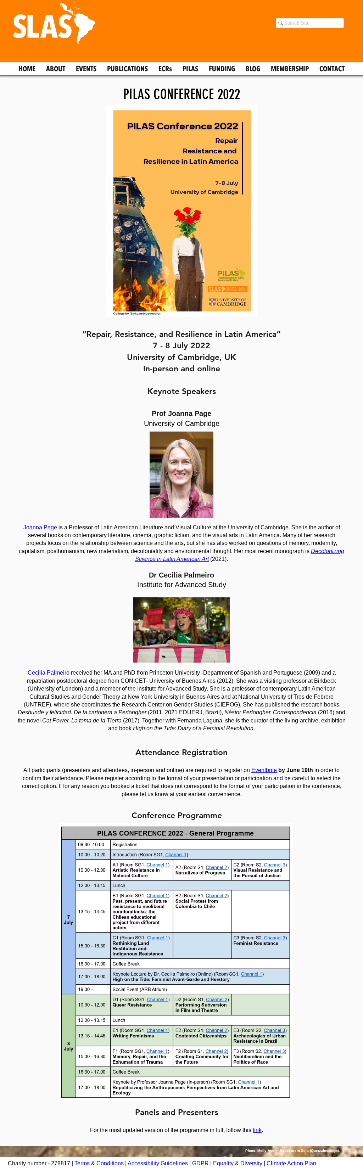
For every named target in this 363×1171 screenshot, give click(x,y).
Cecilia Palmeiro (48, 673)
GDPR (200, 1163)
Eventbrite (264, 770)
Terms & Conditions (99, 1163)
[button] (158, 1163)
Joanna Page (40, 527)
